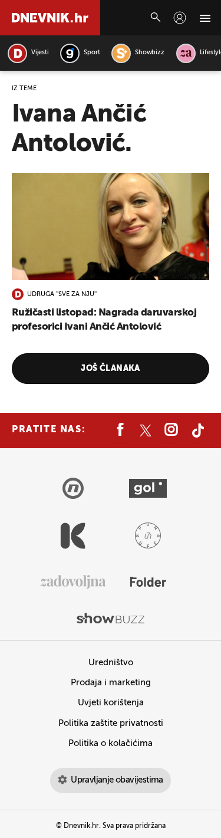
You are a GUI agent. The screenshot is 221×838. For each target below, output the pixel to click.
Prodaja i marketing (111, 682)
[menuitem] (179, 17)
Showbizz (149, 53)
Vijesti (39, 53)
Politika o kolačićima (110, 743)
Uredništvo (110, 662)
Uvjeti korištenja (111, 702)
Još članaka (110, 368)
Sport (92, 53)
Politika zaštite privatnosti (110, 723)
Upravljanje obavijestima (117, 779)
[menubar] (179, 17)
